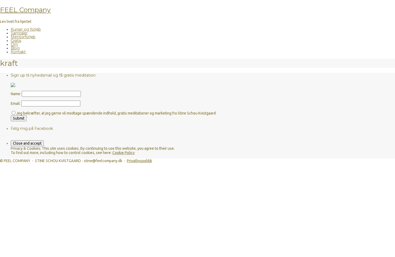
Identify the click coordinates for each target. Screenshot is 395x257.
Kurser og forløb (26, 29)
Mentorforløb (23, 36)
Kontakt (18, 51)
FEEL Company (25, 10)
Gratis (16, 40)
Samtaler (19, 33)
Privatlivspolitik (139, 161)
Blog (15, 48)
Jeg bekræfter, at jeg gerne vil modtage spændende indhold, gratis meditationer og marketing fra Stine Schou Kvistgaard (116, 113)
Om (14, 44)
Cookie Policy (123, 153)
